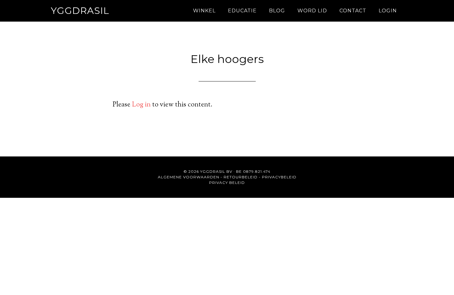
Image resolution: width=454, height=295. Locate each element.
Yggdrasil (80, 10)
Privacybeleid (279, 177)
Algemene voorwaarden (188, 177)
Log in (141, 105)
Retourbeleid (241, 177)
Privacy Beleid (227, 182)
